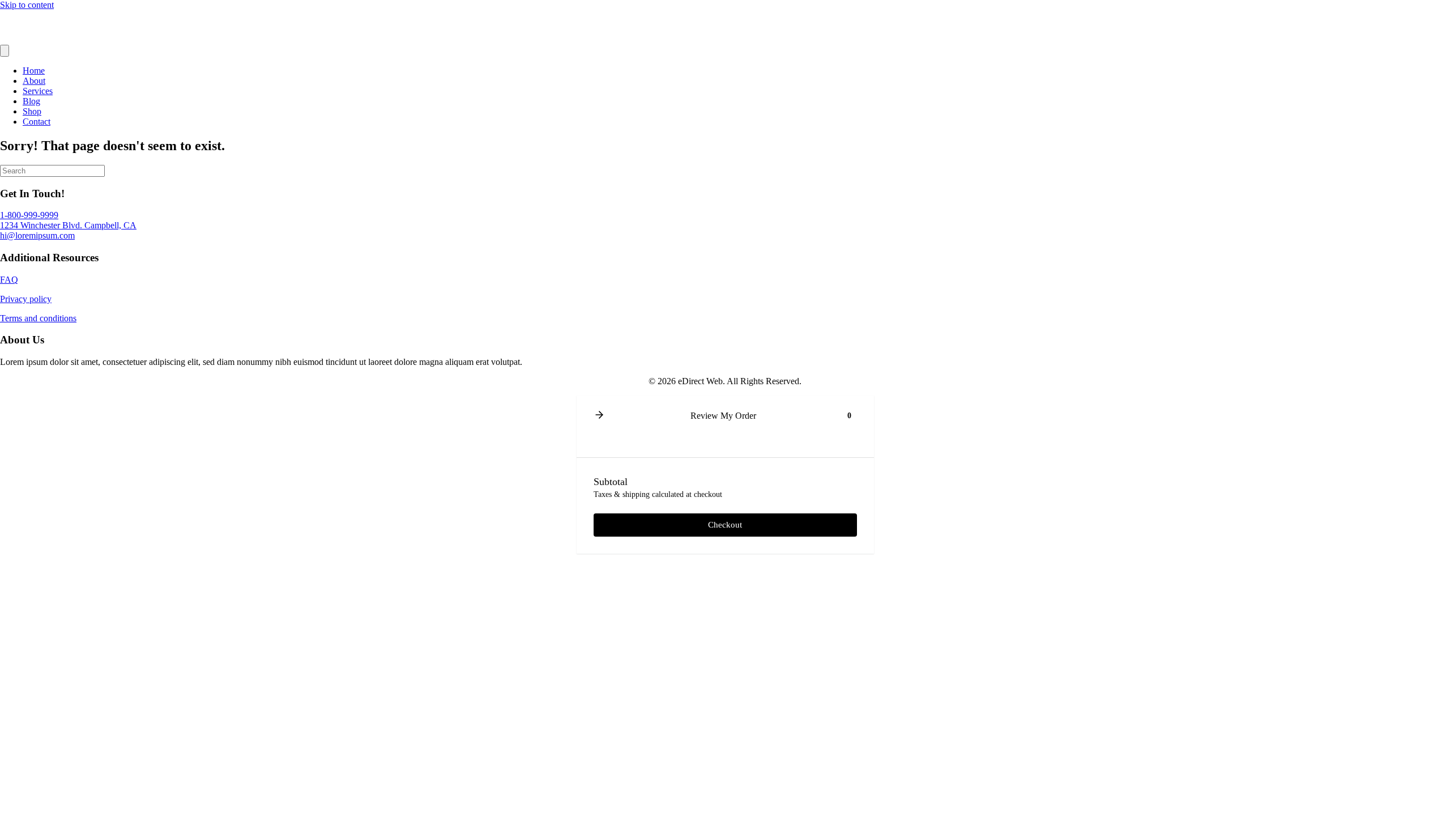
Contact (36, 121)
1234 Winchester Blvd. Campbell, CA (68, 225)
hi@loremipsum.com (37, 235)
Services (38, 91)
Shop (32, 111)
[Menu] (4, 51)
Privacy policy (26, 299)
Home (34, 70)
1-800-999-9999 (29, 215)
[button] (599, 415)
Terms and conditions (38, 318)
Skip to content (27, 5)
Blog (31, 101)
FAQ (9, 279)
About (34, 81)
